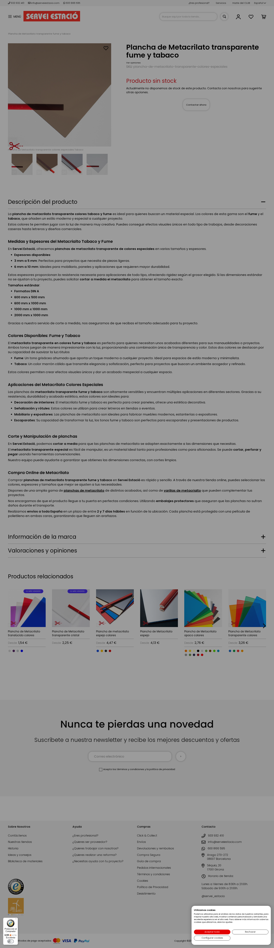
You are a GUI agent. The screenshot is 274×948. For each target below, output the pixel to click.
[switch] (10, 941)
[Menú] (16, 920)
